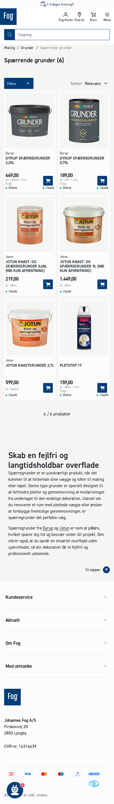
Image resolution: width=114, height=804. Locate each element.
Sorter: (76, 83)
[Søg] (9, 34)
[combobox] (62, 34)
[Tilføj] (48, 181)
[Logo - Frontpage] (28, 16)
